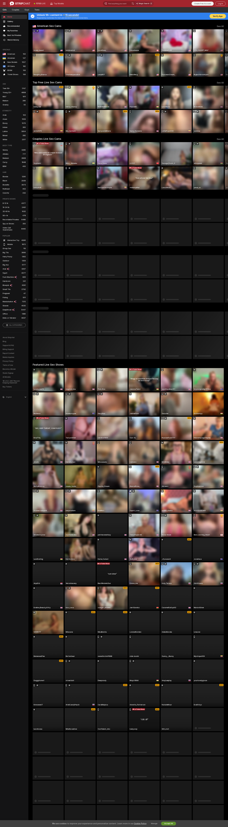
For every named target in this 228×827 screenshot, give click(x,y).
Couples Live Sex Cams (47, 138)
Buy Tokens (7, 387)
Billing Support (8, 349)
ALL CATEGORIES (15, 325)
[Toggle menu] (4, 3)
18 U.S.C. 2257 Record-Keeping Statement (11, 382)
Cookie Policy (140, 824)
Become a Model (9, 369)
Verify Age (218, 16)
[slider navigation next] (221, 53)
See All (220, 26)
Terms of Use (8, 365)
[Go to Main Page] (20, 3)
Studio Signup (8, 373)
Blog (4, 341)
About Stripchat (9, 337)
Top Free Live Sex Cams (47, 82)
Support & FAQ (8, 345)
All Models (7, 377)
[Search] (133, 3)
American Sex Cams (49, 26)
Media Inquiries (8, 357)
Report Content (8, 353)
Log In (220, 4)
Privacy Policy (8, 361)
